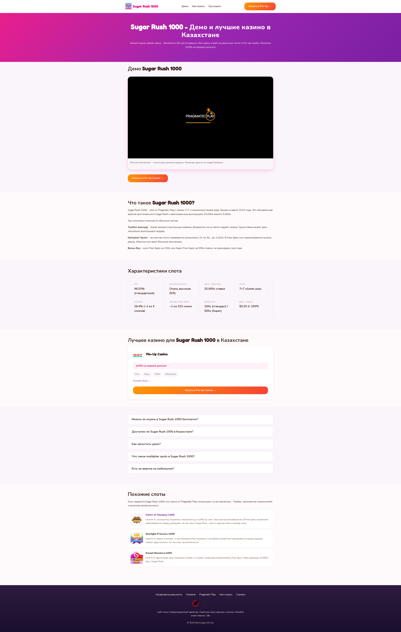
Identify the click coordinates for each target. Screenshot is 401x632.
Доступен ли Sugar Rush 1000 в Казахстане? (162, 432)
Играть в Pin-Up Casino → (148, 178)
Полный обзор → (142, 380)
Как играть (198, 6)
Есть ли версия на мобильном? (153, 468)
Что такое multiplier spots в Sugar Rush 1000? (163, 456)
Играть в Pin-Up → (260, 6)
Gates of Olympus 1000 (160, 515)
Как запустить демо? (146, 444)
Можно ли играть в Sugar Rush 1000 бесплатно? (165, 419)
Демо (185, 6)
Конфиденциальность (169, 594)
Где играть (214, 6)
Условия (190, 594)
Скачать (240, 594)
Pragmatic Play (207, 594)
